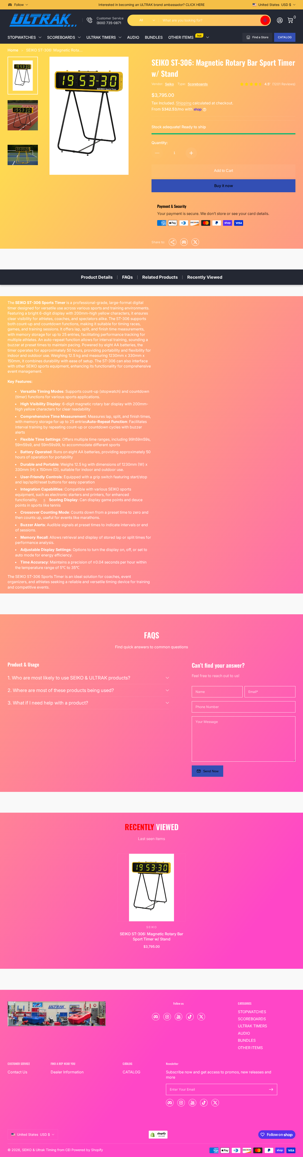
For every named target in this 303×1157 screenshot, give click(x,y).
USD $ (274, 5)
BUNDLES (154, 37)
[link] (103, 20)
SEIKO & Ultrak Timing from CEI (46, 1150)
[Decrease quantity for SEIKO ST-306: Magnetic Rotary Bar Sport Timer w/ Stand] (157, 153)
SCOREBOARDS (61, 37)
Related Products (160, 277)
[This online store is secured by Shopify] (158, 1135)
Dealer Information (67, 1072)
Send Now (210, 771)
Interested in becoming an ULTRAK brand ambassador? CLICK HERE (151, 5)
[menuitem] (257, 1011)
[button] (265, 20)
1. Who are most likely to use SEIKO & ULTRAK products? (69, 678)
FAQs (127, 277)
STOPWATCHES (22, 37)
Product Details (97, 277)
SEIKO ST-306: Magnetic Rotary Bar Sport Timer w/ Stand (151, 936)
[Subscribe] (271, 1089)
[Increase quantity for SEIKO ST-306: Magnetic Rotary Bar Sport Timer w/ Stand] (191, 153)
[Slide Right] (223, 5)
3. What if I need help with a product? (48, 703)
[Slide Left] (79, 5)
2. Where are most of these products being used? (61, 690)
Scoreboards (198, 84)
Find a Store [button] (260, 37)
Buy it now (223, 185)
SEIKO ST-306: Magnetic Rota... (54, 50)
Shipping (184, 103)
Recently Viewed (204, 277)
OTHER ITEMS (184, 37)
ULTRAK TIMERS (101, 37)
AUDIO (133, 37)
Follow (19, 5)
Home (13, 50)
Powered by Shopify (87, 1150)
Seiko (169, 84)
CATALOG (285, 37)
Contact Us (17, 1072)
